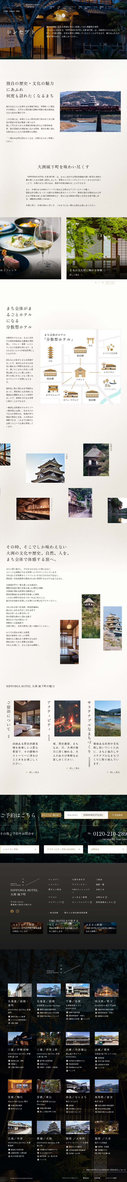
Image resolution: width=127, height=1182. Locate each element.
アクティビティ (73, 7)
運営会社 (86, 1178)
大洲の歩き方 (51, 7)
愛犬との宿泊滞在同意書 (76, 912)
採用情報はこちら (104, 902)
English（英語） (15, 11)
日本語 (5, 11)
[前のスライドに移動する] (107, 282)
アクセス (95, 7)
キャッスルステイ (119, 7)
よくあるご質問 (88, 7)
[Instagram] (17, 911)
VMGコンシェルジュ (81, 891)
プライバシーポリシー (70, 1178)
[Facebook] (12, 911)
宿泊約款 (54, 912)
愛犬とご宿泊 (54, 889)
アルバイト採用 (111, 1178)
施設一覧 (100, 884)
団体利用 (101, 7)
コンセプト (44, 7)
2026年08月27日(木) (93, 815)
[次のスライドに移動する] (112, 282)
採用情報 (97, 1178)
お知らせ (80, 7)
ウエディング (110, 7)
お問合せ (100, 897)
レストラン (64, 7)
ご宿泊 (58, 7)
